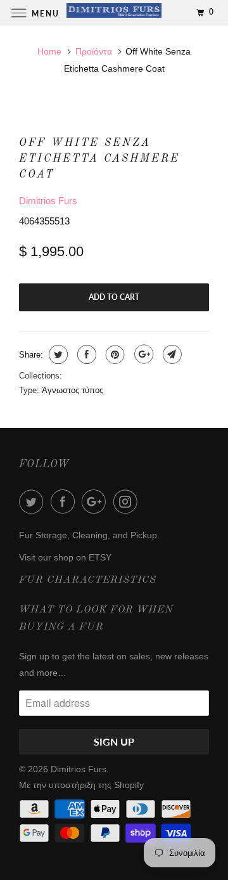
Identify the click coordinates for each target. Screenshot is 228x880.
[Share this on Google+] (142, 354)
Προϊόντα (93, 51)
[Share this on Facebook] (85, 354)
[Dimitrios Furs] (114, 12)
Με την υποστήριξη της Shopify (81, 785)
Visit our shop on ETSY (65, 557)
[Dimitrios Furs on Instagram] (127, 501)
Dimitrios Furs (48, 200)
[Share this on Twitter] (57, 354)
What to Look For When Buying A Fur (96, 618)
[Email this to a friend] (171, 354)
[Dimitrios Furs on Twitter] (33, 501)
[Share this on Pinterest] (114, 354)
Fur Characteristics (87, 580)
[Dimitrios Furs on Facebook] (65, 501)
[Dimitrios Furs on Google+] (96, 501)
